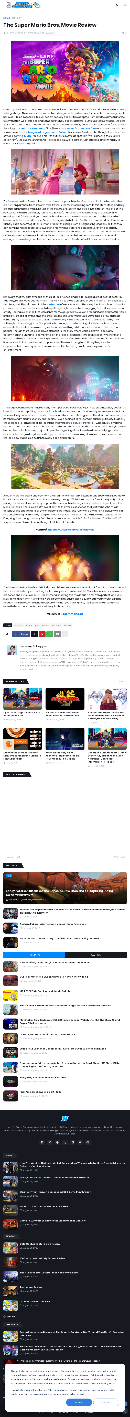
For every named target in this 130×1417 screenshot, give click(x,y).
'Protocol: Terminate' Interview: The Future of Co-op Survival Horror (60, 1360)
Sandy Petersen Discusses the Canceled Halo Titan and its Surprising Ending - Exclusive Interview (60, 893)
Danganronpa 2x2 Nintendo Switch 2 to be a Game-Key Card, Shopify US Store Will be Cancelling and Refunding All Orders (70, 1065)
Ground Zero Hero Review (35, 1301)
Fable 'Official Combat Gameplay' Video (44, 1206)
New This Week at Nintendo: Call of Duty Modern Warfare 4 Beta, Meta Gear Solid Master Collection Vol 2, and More (72, 1165)
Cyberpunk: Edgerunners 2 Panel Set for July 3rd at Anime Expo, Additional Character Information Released (107, 757)
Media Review (41, 625)
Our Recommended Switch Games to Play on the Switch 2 (54, 976)
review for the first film (80, 128)
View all (123, 681)
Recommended (72, 614)
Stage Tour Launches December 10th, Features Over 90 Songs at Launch (63, 1048)
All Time (96, 954)
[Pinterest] (42, 634)
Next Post (119, 857)
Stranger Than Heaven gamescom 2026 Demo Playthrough (55, 1192)
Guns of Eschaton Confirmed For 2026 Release (47, 1034)
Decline (106, 1402)
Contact (63, 1411)
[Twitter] (34, 634)
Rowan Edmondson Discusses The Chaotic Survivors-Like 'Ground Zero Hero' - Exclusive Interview (72, 1334)
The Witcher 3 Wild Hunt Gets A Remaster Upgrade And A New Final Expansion (65, 1005)
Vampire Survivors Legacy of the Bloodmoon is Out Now (52, 1220)
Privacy (76, 1411)
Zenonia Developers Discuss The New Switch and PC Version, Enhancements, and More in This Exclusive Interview (72, 911)
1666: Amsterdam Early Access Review (42, 1258)
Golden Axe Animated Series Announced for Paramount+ (62, 714)
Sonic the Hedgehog (32, 128)
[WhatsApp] (49, 634)
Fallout (63, 132)
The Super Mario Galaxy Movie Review (71, 529)
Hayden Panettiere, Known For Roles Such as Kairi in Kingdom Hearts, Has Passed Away (106, 715)
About (51, 1411)
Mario (28, 136)
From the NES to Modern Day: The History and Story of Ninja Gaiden (59, 938)
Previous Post (12, 857)
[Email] (57, 634)
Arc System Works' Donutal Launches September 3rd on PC (55, 1177)
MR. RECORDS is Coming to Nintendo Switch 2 (46, 991)
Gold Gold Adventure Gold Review (40, 1244)
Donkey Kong (64, 319)
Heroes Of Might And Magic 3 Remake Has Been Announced (55, 962)
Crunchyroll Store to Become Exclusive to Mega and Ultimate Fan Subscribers (22, 755)
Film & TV (17, 17)
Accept (79, 1402)
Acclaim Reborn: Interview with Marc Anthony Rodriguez (53, 924)
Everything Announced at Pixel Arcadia (43, 1077)
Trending (34, 954)
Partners (88, 1411)
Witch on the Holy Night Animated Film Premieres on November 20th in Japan (62, 755)
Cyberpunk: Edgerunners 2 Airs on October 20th (21, 714)
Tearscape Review (31, 1287)
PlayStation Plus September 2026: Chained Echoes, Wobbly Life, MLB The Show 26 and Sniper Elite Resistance (70, 1022)
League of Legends (40, 132)
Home (6, 17)
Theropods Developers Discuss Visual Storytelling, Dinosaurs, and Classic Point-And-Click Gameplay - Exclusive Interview (70, 1348)
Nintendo (53, 304)
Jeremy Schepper (34, 646)
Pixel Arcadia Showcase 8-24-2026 (40, 1092)
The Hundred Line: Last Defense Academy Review (49, 1272)
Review (67, 625)
